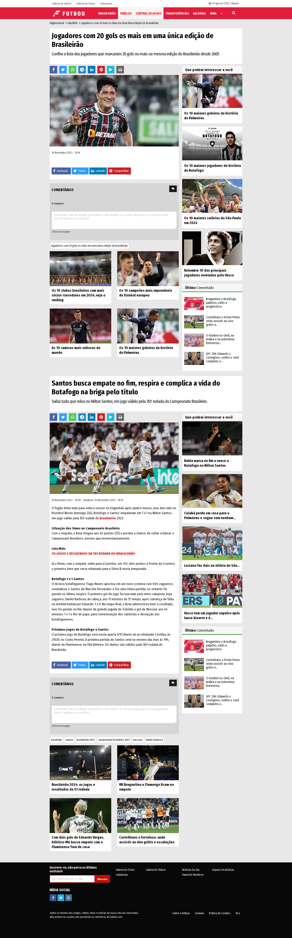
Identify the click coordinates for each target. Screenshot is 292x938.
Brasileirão (108, 518)
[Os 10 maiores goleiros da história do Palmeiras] (148, 325)
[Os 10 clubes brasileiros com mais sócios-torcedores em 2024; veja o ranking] (80, 268)
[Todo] (222, 13)
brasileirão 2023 (86, 740)
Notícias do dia (190, 870)
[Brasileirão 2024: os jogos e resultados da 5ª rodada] (80, 762)
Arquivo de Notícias (223, 870)
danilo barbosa (154, 740)
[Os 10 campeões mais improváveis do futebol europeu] (148, 268)
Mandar (102, 879)
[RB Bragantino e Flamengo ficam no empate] (148, 762)
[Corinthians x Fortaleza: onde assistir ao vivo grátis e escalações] (148, 815)
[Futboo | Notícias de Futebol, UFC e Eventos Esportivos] (69, 13)
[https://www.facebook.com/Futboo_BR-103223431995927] (53, 897)
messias (138, 740)
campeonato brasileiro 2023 (114, 740)
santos (69, 740)
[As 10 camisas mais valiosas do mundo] (80, 325)
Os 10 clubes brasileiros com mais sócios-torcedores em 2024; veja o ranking (78, 295)
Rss (238, 913)
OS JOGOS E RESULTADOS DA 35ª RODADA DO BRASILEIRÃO (93, 553)
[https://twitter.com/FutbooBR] (60, 897)
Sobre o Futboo (181, 913)
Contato (199, 913)
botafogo (56, 740)
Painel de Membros (193, 874)
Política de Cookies (219, 913)
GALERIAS (73, 23)
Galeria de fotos (125, 870)
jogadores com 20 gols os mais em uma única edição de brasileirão (89, 245)
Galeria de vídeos (156, 870)
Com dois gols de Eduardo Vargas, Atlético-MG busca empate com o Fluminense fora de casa (78, 842)
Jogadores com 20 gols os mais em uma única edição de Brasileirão (120, 23)
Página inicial (57, 23)
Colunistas (122, 874)
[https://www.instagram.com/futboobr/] (68, 897)
